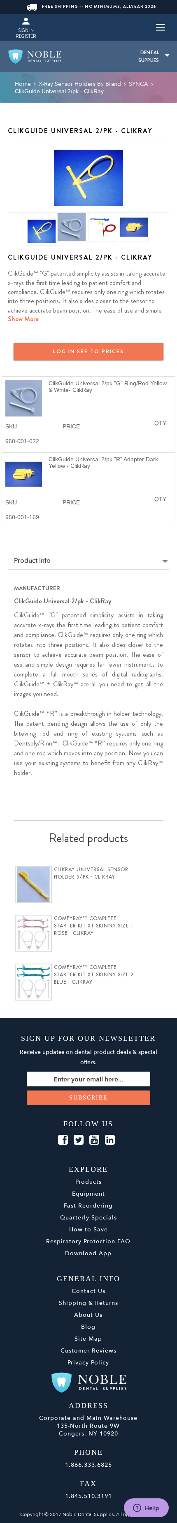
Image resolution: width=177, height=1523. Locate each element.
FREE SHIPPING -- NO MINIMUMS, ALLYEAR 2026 (99, 6)
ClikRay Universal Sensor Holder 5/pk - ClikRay (91, 873)
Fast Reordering (88, 1206)
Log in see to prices (88, 351)
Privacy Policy (88, 1363)
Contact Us (88, 1291)
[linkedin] (110, 1140)
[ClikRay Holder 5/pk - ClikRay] (33, 884)
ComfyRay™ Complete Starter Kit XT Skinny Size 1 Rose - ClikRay (94, 926)
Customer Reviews (88, 1351)
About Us (88, 1315)
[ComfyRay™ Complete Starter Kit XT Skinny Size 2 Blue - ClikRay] (33, 982)
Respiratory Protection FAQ (88, 1241)
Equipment (88, 1194)
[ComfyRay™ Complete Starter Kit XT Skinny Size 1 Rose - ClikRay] (33, 933)
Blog (88, 1327)
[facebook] (63, 1140)
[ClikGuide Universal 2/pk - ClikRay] (88, 177)
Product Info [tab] (32, 561)
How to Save (88, 1229)
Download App (88, 1253)
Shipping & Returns (88, 1303)
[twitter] (79, 1140)
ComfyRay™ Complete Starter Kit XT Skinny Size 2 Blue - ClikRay (94, 975)
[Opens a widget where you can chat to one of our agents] (146, 1508)
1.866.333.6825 (88, 1465)
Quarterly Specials (88, 1218)
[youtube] (94, 1140)
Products (88, 1182)
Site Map (88, 1339)
